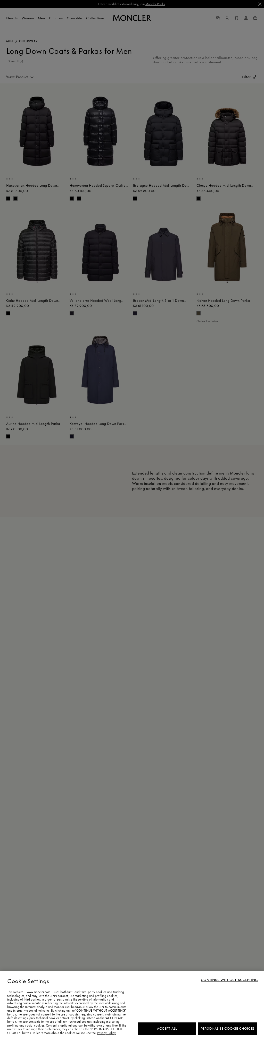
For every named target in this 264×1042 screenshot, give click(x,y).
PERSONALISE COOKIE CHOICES (227, 1028)
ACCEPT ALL (167, 1028)
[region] (132, 1006)
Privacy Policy (106, 1033)
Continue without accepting (229, 980)
